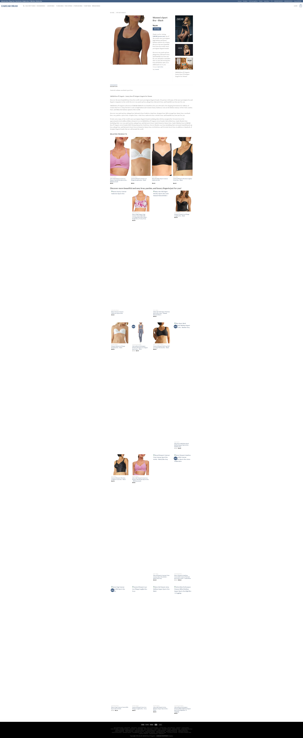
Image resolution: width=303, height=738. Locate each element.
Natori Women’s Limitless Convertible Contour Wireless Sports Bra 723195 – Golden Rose (182, 577)
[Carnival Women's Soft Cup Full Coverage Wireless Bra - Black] (161, 332)
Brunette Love (129, 730)
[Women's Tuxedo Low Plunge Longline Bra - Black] (182, 201)
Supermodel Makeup (149, 732)
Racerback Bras (124, 729)
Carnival (157, 69)
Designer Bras (41, 6)
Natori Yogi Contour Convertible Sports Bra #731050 (119, 708)
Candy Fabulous (183, 730)
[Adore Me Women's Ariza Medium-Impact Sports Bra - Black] (161, 645)
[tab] (113, 86)
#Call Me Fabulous (140, 730)
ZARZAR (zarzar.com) (159, 36)
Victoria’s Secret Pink (184, 732)
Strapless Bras (77, 6)
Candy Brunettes (172, 730)
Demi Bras (134, 727)
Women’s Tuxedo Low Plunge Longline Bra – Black (181, 215)
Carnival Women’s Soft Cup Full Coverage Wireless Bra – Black (161, 347)
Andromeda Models (186, 729)
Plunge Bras (60, 6)
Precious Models (117, 732)
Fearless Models (139, 731)
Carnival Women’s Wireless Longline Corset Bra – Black (182, 179)
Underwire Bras (166, 729)
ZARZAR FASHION (278, 1)
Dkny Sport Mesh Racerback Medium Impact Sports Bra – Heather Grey (181, 445)
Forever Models (160, 731)
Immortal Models (183, 731)
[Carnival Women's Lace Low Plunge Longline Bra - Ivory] (140, 645)
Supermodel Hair (137, 732)
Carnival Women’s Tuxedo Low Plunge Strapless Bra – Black (139, 179)
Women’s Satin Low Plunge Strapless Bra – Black (118, 347)
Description (113, 86)
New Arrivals (171, 727)
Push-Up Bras (68, 6)
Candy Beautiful (151, 730)
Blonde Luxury (119, 730)
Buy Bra (157, 29)
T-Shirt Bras (87, 6)
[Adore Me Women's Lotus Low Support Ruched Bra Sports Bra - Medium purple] (140, 464)
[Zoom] (112, 62)
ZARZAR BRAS (9, 6)
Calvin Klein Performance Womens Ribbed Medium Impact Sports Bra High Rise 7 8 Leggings (182, 709)
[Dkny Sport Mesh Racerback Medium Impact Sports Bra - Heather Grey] (182, 381)
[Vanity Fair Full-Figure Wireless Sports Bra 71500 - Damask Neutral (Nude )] (161, 250)
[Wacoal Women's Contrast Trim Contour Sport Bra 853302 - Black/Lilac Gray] (161, 513)
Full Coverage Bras (253, 1)
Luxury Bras (50, 6)
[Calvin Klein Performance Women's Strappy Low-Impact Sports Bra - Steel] (140, 332)
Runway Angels (127, 732)
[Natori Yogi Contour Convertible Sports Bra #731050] (119, 645)
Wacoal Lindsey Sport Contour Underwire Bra (160, 179)
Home (112, 12)
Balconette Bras (30, 6)
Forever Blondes (150, 731)
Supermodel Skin (161, 732)
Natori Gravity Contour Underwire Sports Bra (117, 312)
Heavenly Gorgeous (171, 731)
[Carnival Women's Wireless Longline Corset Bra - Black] (119, 464)
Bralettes (245, 1)
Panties (260, 1)
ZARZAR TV (161, 733)
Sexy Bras (132, 729)
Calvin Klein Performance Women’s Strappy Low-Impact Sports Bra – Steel (140, 348)
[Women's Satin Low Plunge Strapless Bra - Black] (119, 332)
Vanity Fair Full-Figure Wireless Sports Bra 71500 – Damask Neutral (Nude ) (161, 313)
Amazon (240, 1)
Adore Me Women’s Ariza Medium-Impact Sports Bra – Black (160, 709)
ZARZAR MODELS (288, 1)
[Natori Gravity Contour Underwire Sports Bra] (119, 250)
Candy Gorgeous (119, 731)
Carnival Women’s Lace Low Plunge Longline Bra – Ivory (139, 708)
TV (271, 1)
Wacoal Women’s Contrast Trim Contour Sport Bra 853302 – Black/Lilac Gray (161, 577)
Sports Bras (266, 1)
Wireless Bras (96, 6)
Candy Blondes (161, 730)
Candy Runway (129, 731)
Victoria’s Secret (172, 732)
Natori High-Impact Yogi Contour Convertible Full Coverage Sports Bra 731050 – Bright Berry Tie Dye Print (139, 216)
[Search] (23, 5)
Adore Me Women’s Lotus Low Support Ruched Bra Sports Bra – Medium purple (118, 180)
